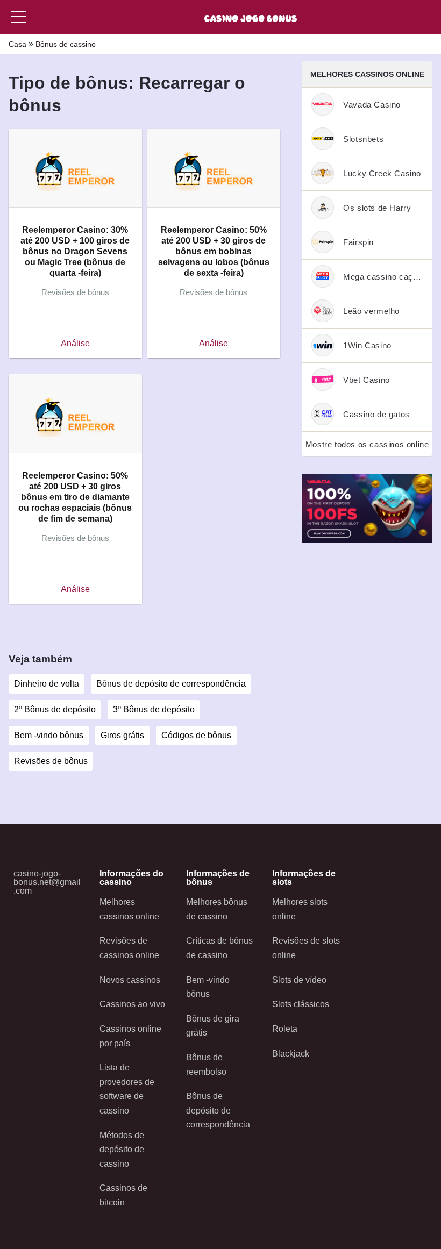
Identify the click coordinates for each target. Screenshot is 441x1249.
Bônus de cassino (65, 44)
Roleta (284, 1028)
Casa (17, 44)
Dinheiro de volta (46, 683)
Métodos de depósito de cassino (121, 1149)
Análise (75, 343)
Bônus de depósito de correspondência (171, 683)
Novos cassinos (129, 979)
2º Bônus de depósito (55, 709)
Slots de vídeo (299, 979)
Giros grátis (122, 735)
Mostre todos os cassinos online (367, 444)
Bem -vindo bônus (48, 735)
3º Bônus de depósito (154, 709)
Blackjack (290, 1053)
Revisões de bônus (51, 761)
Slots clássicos (300, 1004)
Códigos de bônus (196, 735)
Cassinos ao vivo (132, 1004)
